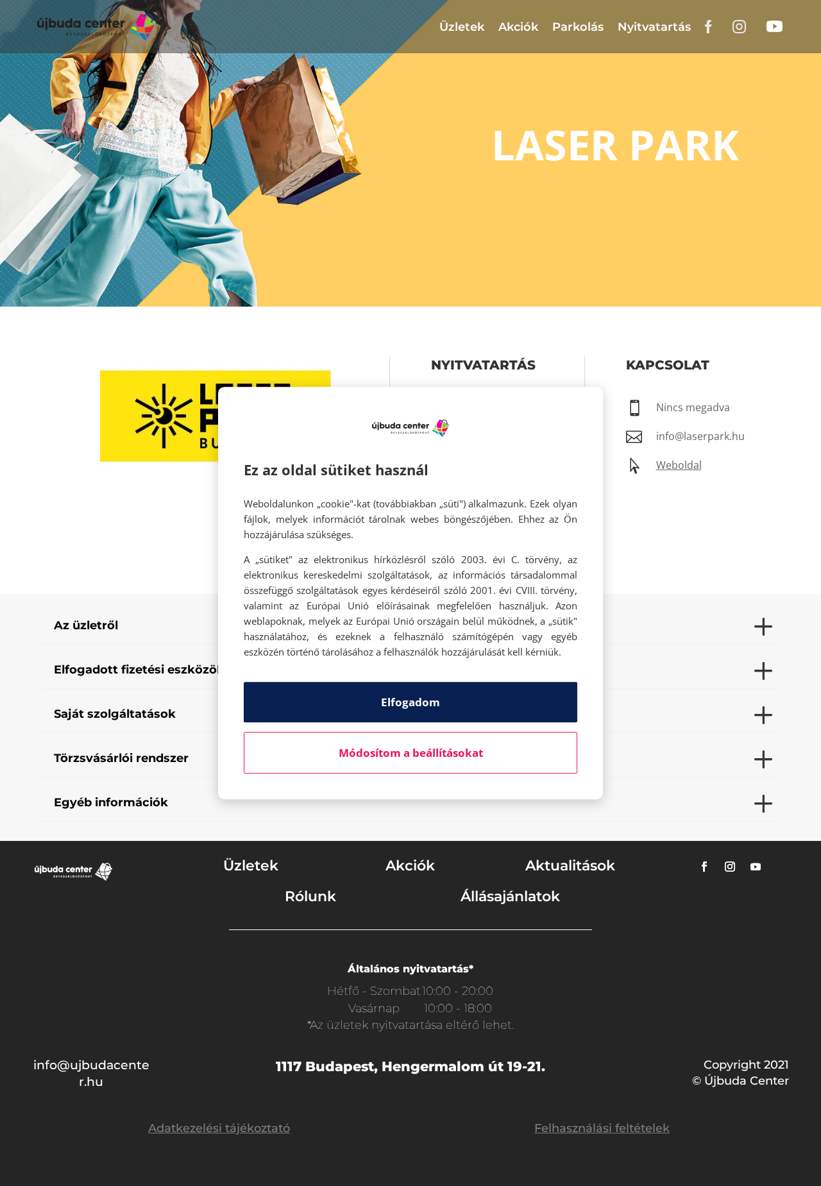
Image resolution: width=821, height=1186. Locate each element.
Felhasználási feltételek (602, 1128)
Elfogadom (410, 702)
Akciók (518, 27)
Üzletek (461, 27)
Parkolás (578, 27)
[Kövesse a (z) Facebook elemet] (704, 866)
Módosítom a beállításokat (411, 752)
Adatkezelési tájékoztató (219, 1128)
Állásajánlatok (510, 896)
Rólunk (310, 896)
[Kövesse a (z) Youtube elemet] (755, 866)
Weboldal (679, 465)
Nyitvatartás (654, 27)
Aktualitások (570, 865)
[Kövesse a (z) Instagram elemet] (730, 866)
